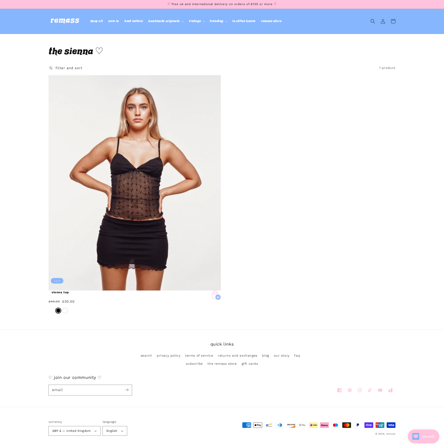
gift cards (250, 363)
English (111, 431)
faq (297, 355)
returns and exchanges (237, 355)
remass (390, 434)
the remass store (222, 363)
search (146, 355)
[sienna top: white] (65, 310)
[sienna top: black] (58, 310)
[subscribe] (127, 390)
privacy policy (168, 355)
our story (281, 355)
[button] (165, 21)
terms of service (199, 355)
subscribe (194, 363)
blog (265, 355)
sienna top (60, 292)
